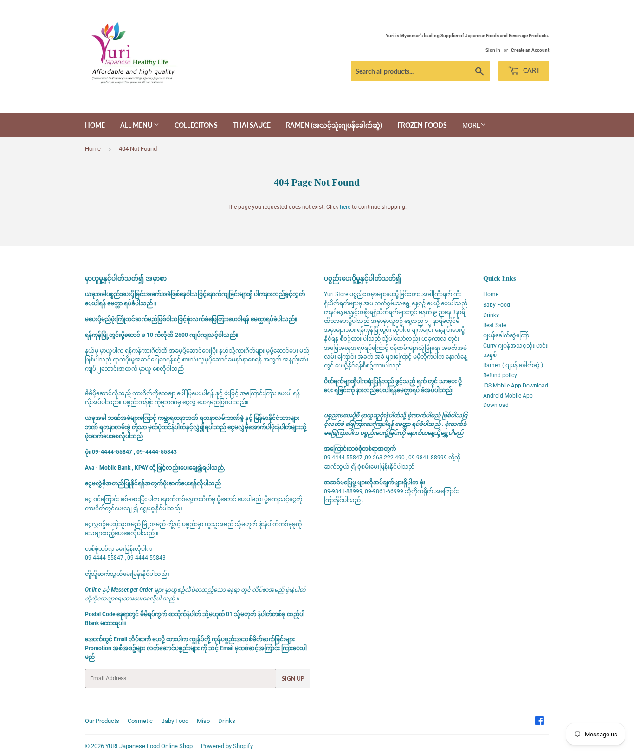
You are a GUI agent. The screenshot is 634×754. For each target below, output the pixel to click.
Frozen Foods (422, 125)
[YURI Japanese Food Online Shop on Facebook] (539, 722)
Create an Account (530, 49)
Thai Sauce (252, 125)
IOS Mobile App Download (515, 385)
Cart (531, 70)
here (345, 207)
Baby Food (496, 305)
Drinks (491, 315)
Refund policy (500, 375)
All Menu (137, 125)
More (471, 125)
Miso (203, 720)
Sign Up (293, 678)
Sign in (492, 49)
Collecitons (196, 125)
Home (95, 125)
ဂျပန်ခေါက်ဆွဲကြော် (506, 335)
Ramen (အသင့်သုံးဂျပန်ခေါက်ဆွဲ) (334, 125)
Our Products (102, 720)
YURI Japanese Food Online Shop (149, 745)
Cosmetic (140, 720)
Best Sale (494, 325)
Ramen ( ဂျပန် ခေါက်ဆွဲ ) (513, 365)
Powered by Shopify (227, 745)
